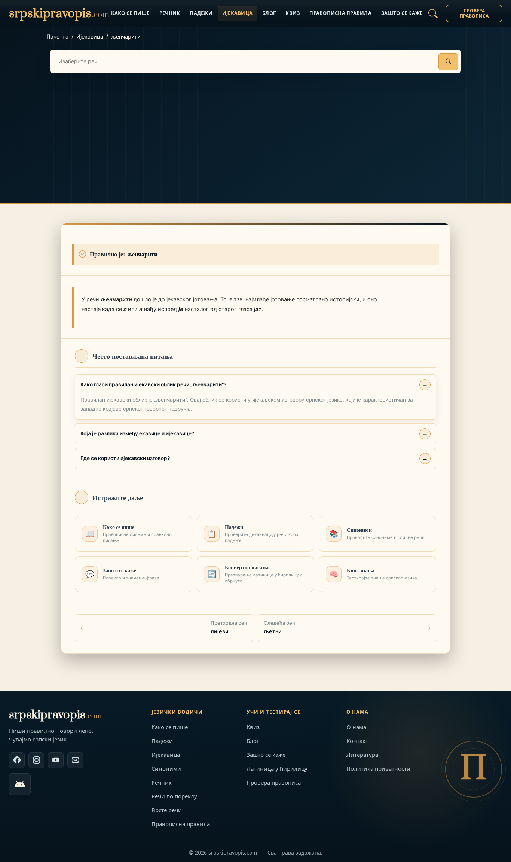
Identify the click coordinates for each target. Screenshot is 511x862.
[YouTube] (56, 760)
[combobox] (255, 61)
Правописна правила (340, 13)
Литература (362, 754)
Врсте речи (167, 810)
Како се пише (130, 13)
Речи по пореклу (174, 796)
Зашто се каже (401, 13)
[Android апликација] (20, 784)
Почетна (57, 36)
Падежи (201, 13)
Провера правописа (474, 13)
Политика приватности (378, 768)
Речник (169, 13)
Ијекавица (237, 13)
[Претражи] (448, 61)
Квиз (292, 13)
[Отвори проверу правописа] (432, 13)
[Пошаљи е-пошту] (75, 760)
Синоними (166, 768)
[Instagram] (36, 760)
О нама (356, 727)
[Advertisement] (255, 129)
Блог (269, 13)
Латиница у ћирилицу (277, 768)
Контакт (357, 740)
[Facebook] (17, 760)
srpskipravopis (55, 714)
